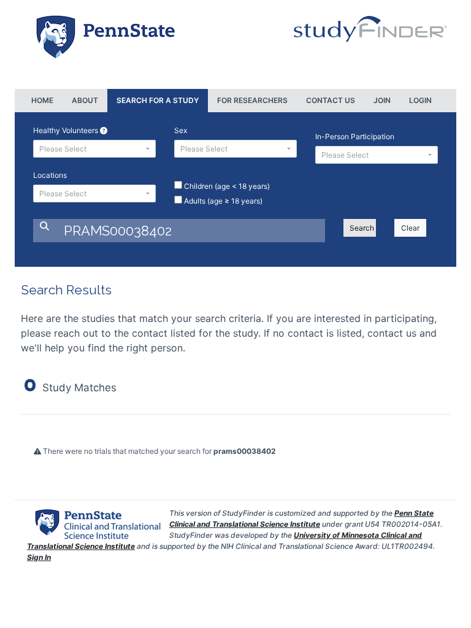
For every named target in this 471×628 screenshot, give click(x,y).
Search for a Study (158, 100)
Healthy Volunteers (66, 130)
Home (42, 100)
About (85, 100)
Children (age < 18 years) (226, 186)
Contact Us (330, 100)
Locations (50, 175)
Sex (180, 130)
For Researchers (252, 100)
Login (420, 100)
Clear (410, 227)
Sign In (39, 557)
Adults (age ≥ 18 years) (222, 200)
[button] (94, 149)
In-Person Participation (354, 136)
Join (382, 100)
